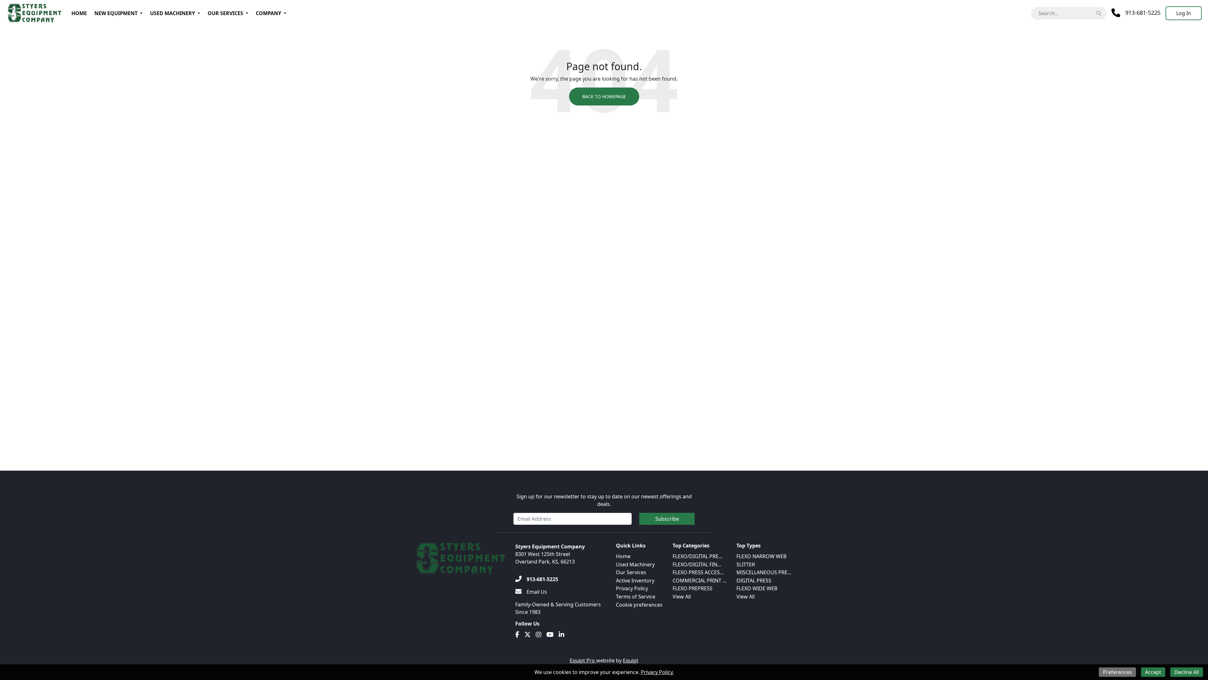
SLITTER (745, 564)
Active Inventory (635, 580)
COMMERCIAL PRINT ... (699, 580)
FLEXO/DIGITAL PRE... (697, 556)
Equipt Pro (583, 660)
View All (682, 596)
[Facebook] (517, 634)
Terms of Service (635, 596)
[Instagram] (538, 634)
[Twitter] (527, 634)
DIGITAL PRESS (753, 580)
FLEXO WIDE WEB (756, 588)
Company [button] (268, 13)
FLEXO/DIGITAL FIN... (697, 564)
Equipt (630, 660)
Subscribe (667, 518)
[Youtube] (550, 634)
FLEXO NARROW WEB (761, 556)
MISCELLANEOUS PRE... (763, 572)
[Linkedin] (561, 634)
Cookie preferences (639, 604)
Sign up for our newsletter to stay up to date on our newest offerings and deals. (604, 500)
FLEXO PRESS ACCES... (698, 572)
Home (79, 13)
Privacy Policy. (657, 672)
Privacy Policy (632, 588)
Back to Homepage (604, 96)
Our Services (225, 13)
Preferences (1117, 672)
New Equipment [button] (115, 13)
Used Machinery (172, 13)
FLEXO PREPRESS (693, 588)
